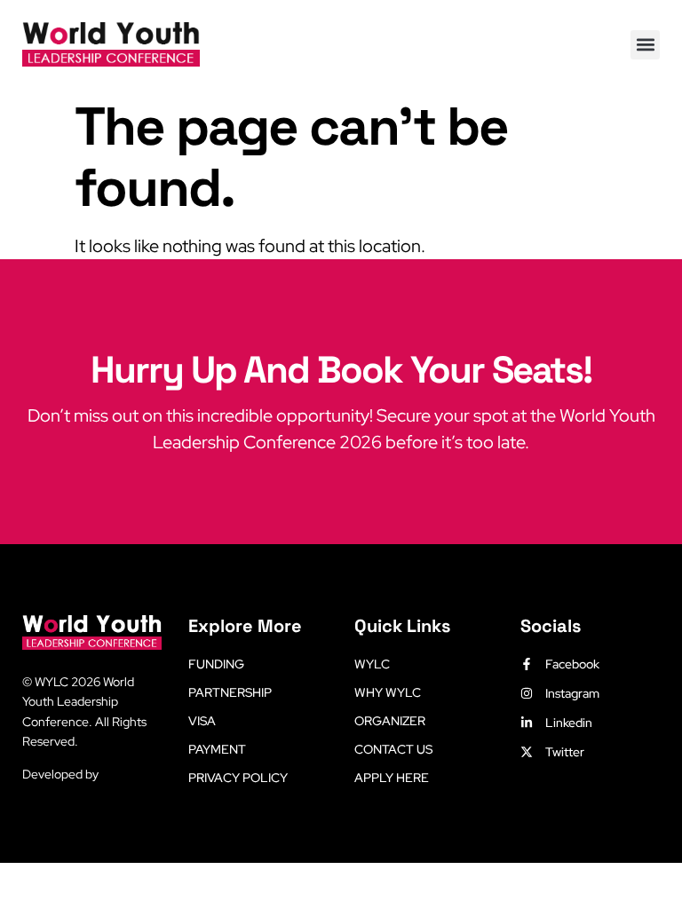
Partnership (230, 692)
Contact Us (393, 749)
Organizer (389, 721)
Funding (216, 664)
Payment (217, 749)
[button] (645, 44)
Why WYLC (387, 692)
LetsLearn (129, 774)
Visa (202, 721)
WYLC (372, 664)
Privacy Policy (238, 778)
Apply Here (391, 778)
